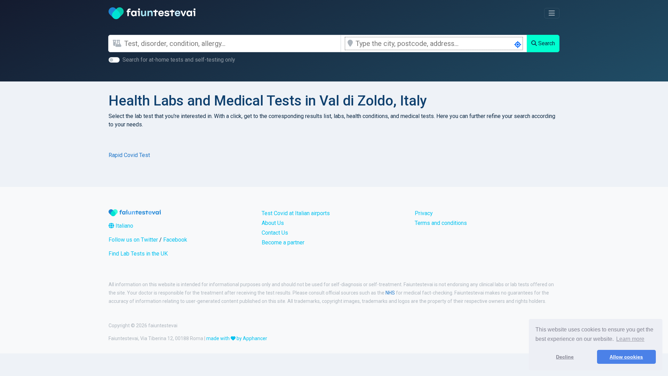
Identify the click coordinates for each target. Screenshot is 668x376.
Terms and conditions (441, 223)
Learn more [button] (630, 339)
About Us (273, 223)
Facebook (175, 239)
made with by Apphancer (236, 338)
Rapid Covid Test (129, 155)
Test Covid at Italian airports (296, 213)
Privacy (424, 213)
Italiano (123, 225)
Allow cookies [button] (626, 357)
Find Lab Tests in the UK (138, 253)
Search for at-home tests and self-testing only (178, 59)
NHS (390, 293)
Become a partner (283, 242)
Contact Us (275, 232)
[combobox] (232, 43)
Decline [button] (565, 357)
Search (546, 43)
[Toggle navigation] (551, 13)
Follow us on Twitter (133, 239)
